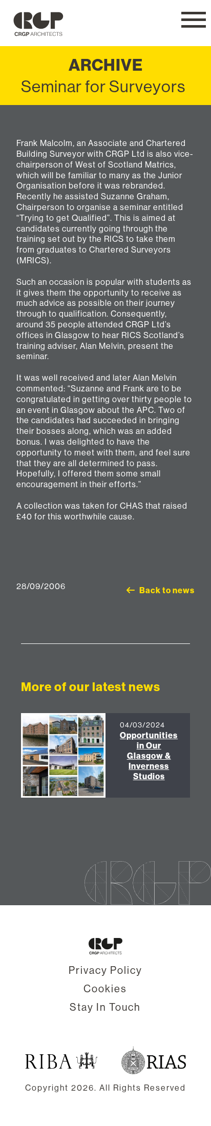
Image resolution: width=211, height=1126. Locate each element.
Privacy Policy (105, 970)
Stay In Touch (105, 1006)
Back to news (167, 590)
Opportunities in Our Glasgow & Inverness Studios (149, 755)
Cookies (105, 988)
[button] (193, 20)
